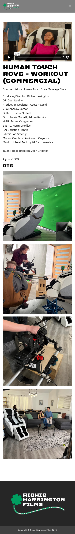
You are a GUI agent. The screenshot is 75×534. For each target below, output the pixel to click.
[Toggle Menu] (70, 6)
